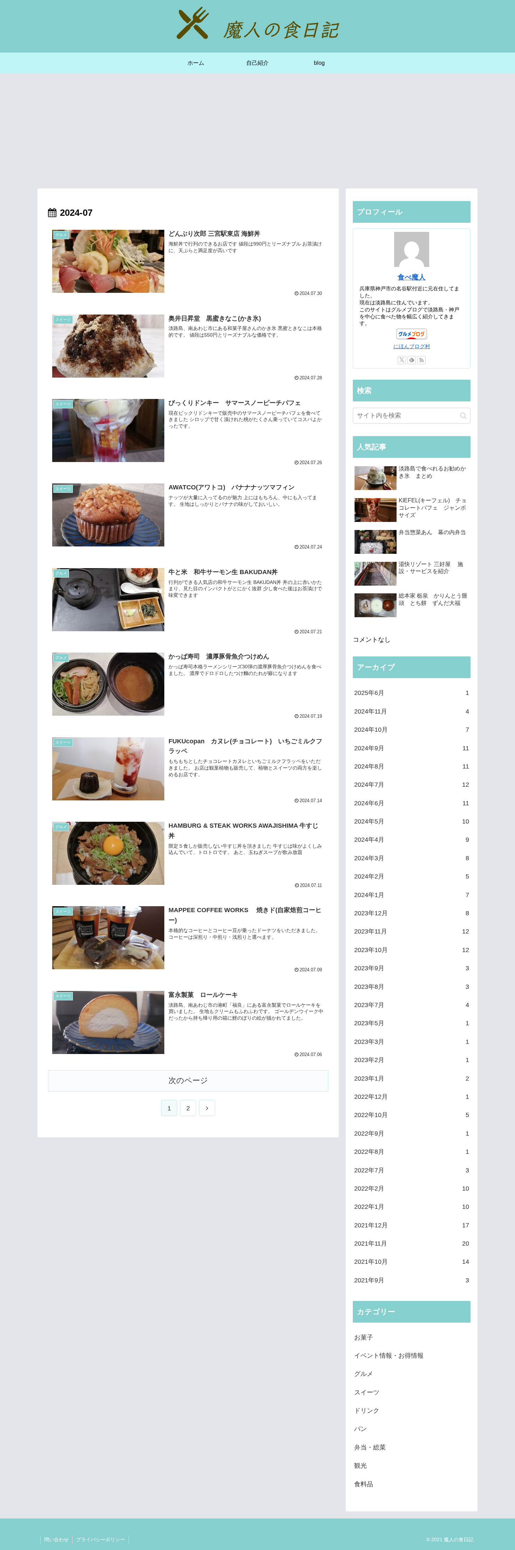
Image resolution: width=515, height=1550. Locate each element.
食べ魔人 (412, 277)
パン (360, 1428)
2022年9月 (411, 1133)
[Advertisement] (257, 131)
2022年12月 (411, 1096)
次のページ (188, 1080)
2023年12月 (411, 913)
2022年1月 (411, 1206)
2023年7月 (411, 1004)
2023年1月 (411, 1078)
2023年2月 (411, 1059)
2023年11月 (411, 931)
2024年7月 (411, 784)
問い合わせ (56, 1539)
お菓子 (363, 1337)
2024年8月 (411, 766)
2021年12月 (411, 1225)
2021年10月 (411, 1261)
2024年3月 (411, 858)
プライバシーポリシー (100, 1539)
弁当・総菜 (370, 1447)
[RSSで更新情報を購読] (421, 360)
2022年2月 (411, 1188)
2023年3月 (411, 1041)
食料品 (363, 1484)
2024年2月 (411, 876)
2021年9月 (411, 1280)
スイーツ (366, 1392)
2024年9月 (411, 748)
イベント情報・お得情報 (389, 1355)
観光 (360, 1465)
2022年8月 (411, 1151)
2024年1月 (411, 894)
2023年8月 (411, 986)
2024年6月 (411, 803)
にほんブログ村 (411, 346)
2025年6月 (411, 692)
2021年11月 (411, 1243)
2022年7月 (411, 1170)
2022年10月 (411, 1114)
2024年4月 (411, 839)
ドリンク (366, 1410)
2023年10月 (411, 949)
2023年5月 (411, 1023)
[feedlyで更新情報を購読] (411, 360)
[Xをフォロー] (402, 360)
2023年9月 (411, 968)
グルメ (363, 1373)
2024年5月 (411, 821)
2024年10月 (411, 729)
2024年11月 (411, 711)
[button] (463, 416)
